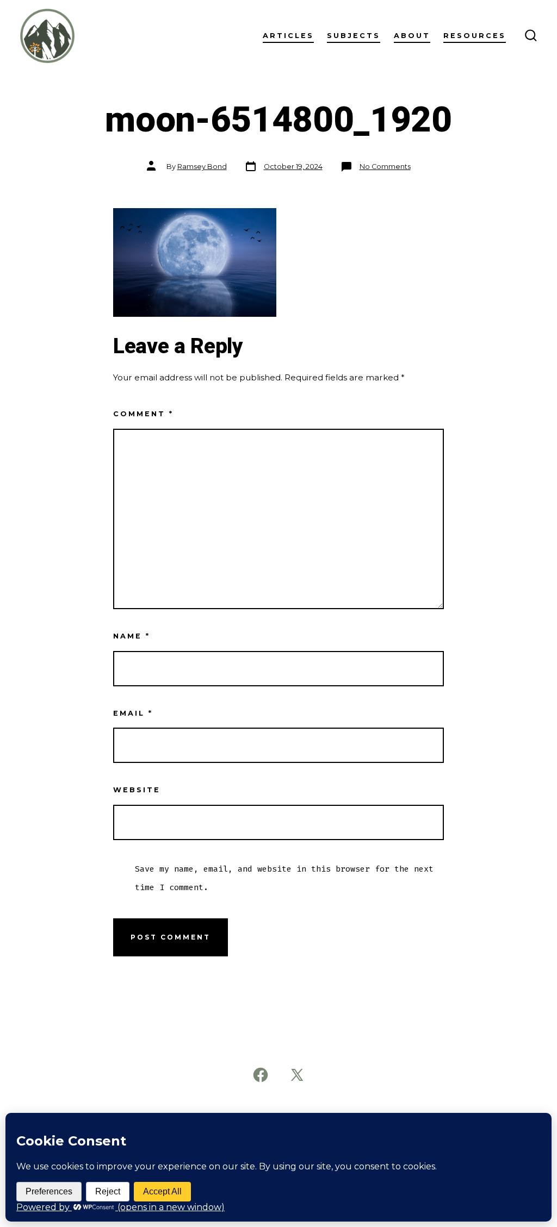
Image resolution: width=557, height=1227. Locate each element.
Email (133, 713)
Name (131, 636)
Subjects (353, 36)
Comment (143, 414)
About (412, 36)
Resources (474, 36)
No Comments (385, 166)
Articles (288, 36)
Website (136, 790)
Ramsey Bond (202, 166)
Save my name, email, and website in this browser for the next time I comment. (284, 878)
